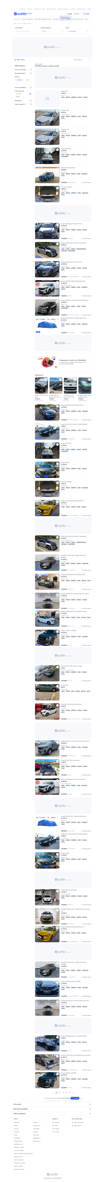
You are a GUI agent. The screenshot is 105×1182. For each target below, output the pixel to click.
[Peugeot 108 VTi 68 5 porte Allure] (41, 389)
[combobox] (28, 31)
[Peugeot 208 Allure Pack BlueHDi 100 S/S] (63, 508)
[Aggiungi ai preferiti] (57, 92)
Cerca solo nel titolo (20, 69)
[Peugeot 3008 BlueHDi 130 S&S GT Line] (63, 413)
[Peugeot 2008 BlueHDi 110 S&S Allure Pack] (63, 582)
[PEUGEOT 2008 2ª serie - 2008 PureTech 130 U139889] (63, 563)
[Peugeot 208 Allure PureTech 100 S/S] (63, 232)
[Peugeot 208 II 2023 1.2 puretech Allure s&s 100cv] (63, 601)
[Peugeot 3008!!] (63, 470)
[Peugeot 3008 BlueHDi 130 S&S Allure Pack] (63, 289)
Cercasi (18, 96)
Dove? (67, 27)
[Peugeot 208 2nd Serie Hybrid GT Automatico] (63, 251)
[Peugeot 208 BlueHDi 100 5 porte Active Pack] (63, 619)
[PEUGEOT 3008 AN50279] (63, 176)
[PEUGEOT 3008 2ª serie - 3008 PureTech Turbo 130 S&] (63, 916)
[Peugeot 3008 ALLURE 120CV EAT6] (63, 989)
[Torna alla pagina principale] (23, 13)
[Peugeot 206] (63, 693)
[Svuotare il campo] (87, 31)
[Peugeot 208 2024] (63, 156)
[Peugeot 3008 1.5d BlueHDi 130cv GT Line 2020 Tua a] (56, 389)
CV (19, 80)
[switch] (30, 70)
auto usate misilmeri (58, 19)
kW (27, 80)
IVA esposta (18, 100)
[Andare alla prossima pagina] (73, 1092)
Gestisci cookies (18, 1141)
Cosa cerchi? (18, 27)
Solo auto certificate (20, 87)
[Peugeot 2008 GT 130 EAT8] (63, 638)
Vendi (87, 14)
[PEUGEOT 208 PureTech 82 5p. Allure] (63, 712)
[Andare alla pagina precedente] (52, 1092)
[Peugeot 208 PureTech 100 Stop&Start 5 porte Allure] (63, 1062)
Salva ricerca (21, 59)
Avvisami (75, 1098)
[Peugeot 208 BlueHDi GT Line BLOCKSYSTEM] (63, 1044)
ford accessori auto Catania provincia (74, 19)
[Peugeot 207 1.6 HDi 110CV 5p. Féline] (63, 674)
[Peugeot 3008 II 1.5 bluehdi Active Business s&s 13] (63, 749)
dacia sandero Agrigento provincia (43, 19)
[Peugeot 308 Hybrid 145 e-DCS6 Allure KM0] (84, 389)
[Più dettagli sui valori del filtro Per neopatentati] (25, 73)
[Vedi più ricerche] (89, 19)
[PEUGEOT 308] (63, 118)
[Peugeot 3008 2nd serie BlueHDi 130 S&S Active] (63, 307)
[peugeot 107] (63, 99)
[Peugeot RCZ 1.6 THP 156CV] (63, 898)
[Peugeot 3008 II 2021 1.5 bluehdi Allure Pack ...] (63, 325)
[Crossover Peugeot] (63, 195)
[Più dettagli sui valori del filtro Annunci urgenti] (24, 104)
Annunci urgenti (19, 104)
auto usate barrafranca (27, 19)
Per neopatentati (19, 73)
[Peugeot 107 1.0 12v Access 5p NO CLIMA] (70, 389)
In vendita (18, 94)
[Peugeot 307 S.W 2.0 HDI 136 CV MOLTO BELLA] (63, 432)
